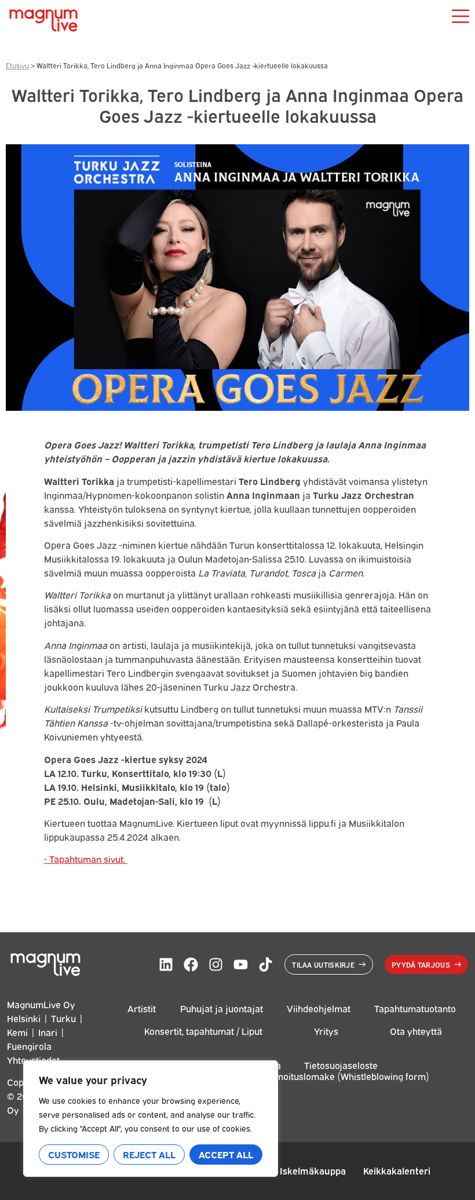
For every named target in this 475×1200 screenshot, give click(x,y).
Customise (74, 1154)
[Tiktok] (265, 964)
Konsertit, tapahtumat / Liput (203, 1030)
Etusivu (17, 65)
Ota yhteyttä (416, 1030)
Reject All (149, 1154)
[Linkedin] (166, 964)
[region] (150, 1118)
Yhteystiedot (33, 1059)
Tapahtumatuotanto (415, 1008)
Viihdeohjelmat (318, 1008)
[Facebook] (191, 964)
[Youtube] (240, 964)
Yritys (326, 1030)
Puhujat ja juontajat (221, 1008)
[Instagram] (216, 964)
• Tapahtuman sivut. (85, 858)
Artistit (141, 1008)
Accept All (226, 1154)
